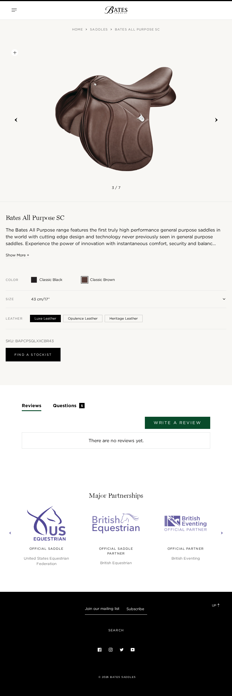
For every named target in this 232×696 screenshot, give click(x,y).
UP (214, 605)
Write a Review (177, 422)
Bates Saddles (123, 677)
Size (10, 299)
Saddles (99, 29)
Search (116, 630)
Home (78, 29)
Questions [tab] (68, 405)
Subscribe (135, 608)
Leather (14, 318)
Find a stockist (33, 355)
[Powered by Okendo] (47, 425)
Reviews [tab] (31, 405)
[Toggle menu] (14, 10)
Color (12, 280)
